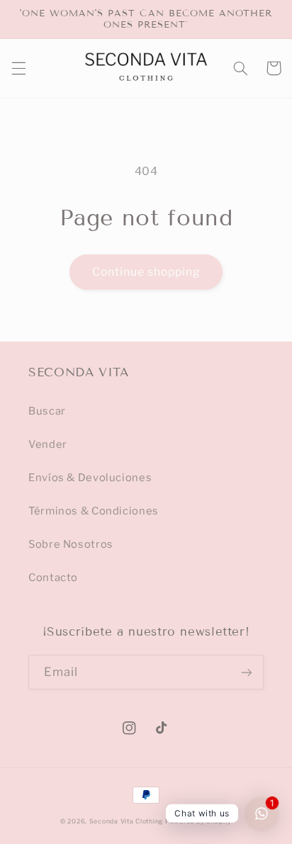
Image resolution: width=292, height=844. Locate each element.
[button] (18, 68)
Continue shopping (146, 271)
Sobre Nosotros (70, 544)
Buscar (47, 411)
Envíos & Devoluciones (90, 477)
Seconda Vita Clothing (126, 821)
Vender (47, 444)
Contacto (53, 577)
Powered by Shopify (198, 821)
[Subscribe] (246, 672)
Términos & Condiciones (93, 511)
